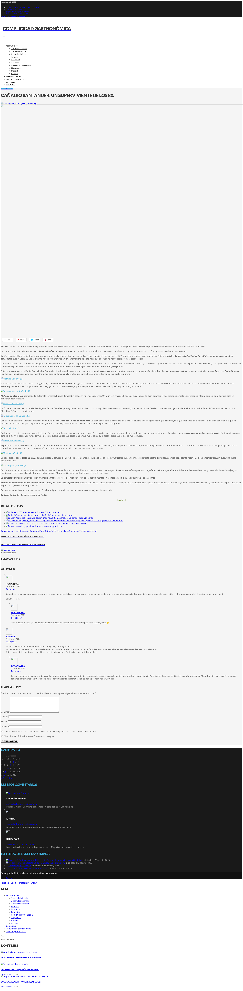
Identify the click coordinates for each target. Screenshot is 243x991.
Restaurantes (9, 88)
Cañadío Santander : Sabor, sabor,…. (59, 515)
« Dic (3, 778)
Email (4, 721)
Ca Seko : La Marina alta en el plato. (17, 11)
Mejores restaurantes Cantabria (24, 531)
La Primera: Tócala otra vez (47, 512)
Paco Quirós (45, 531)
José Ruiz (10, 636)
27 (5, 775)
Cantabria (3, 88)
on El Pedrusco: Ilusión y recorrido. (22, 844)
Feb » (9, 778)
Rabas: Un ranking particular (49, 526)
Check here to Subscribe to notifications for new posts (30, 736)
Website (5, 726)
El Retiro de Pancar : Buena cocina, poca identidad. (23, 7)
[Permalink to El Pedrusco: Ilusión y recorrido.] (8, 833)
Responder (11, 589)
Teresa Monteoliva (88, 531)
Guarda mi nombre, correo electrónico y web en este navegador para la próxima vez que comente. (50, 731)
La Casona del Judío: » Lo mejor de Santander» (21, 982)
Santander (74, 531)
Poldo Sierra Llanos (60, 531)
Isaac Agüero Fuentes (7, 962)
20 (5, 771)
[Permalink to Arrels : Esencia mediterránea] (17, 793)
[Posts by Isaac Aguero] (7, 103)
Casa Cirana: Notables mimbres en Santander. (21, 957)
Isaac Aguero (20, 103)
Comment (5, 711)
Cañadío (5, 531)
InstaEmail (121, 500)
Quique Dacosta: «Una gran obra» (17, 13)
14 (8, 768)
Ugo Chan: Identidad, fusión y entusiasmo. (20, 970)
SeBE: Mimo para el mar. (14, 9)
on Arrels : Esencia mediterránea (21, 804)
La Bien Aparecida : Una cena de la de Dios (68, 523)
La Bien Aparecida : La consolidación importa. (72, 517)
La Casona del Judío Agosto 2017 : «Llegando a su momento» (94, 520)
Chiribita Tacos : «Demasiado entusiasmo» (28, 868)
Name (4, 716)
